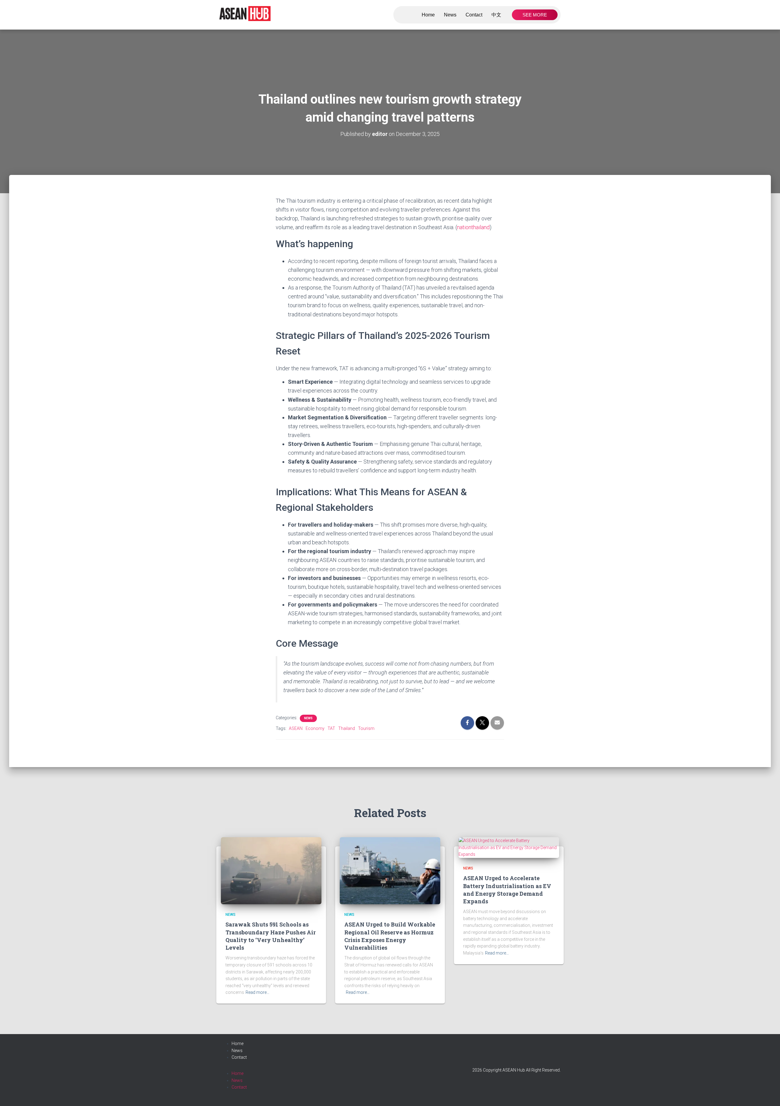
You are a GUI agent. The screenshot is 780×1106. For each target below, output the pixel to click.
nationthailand (473, 227)
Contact (474, 14)
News (450, 14)
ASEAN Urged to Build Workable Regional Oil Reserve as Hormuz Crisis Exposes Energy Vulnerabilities (389, 936)
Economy (315, 728)
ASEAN (296, 728)
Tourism (366, 728)
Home (428, 14)
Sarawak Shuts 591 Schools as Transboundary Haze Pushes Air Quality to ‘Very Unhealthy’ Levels (270, 936)
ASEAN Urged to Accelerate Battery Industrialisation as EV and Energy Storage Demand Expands (507, 889)
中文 (496, 14)
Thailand (346, 728)
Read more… (257, 992)
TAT (331, 728)
